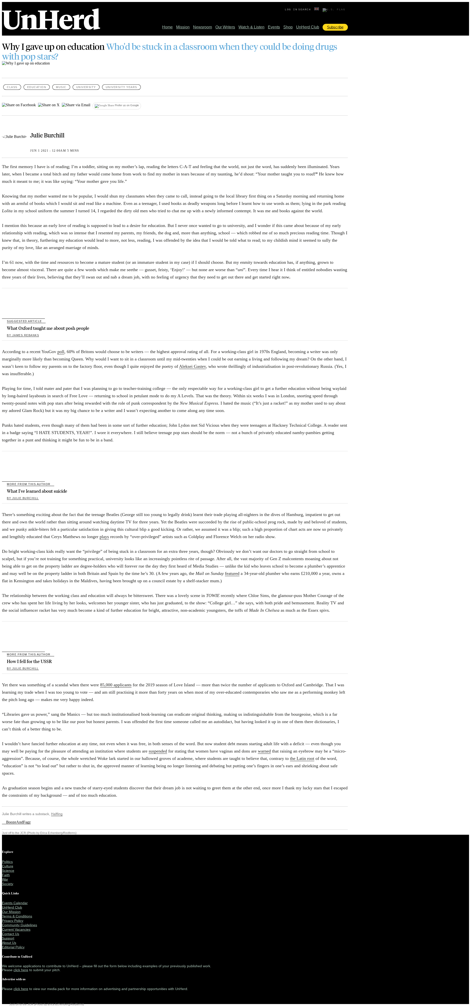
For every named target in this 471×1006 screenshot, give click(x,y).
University (86, 87)
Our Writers (225, 27)
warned (264, 751)
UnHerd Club (307, 27)
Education (36, 87)
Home (167, 27)
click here (20, 970)
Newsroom (202, 27)
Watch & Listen (251, 27)
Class (12, 87)
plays (104, 536)
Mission (183, 27)
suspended (158, 751)
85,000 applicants (115, 684)
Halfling (57, 814)
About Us (9, 943)
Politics (7, 862)
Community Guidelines (19, 925)
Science (8, 871)
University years (121, 87)
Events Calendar (15, 903)
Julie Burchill (47, 135)
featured (232, 573)
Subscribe (335, 27)
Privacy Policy (12, 921)
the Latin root (302, 758)
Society (7, 884)
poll (60, 351)
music (61, 87)
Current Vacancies (16, 929)
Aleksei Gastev (192, 366)
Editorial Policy (13, 947)
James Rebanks (23, 335)
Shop (288, 27)
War (5, 879)
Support (8, 938)
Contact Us (10, 934)
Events (274, 27)
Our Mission (11, 912)
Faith (6, 875)
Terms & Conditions (17, 916)
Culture (7, 866)
